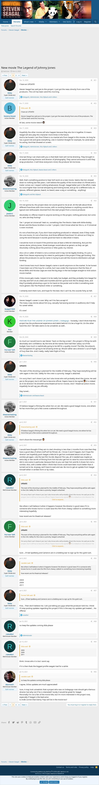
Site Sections (68, 21)
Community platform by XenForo (49, 771)
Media (41, 21)
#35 (95, 522)
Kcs (9, 329)
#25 (95, 176)
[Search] (95, 21)
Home (5, 21)
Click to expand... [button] (58, 499)
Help (92, 767)
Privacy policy (84, 767)
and (32, 194)
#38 (95, 621)
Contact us (60, 767)
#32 (95, 422)
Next (23, 75)
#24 (95, 153)
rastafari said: (26, 563)
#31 (95, 402)
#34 (95, 475)
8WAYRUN (61, 773)
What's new (28, 21)
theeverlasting (10, 189)
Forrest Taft (9, 350)
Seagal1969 (10, 309)
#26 (95, 201)
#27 (95, 296)
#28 (95, 317)
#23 (95, 128)
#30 (95, 362)
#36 (95, 558)
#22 (95, 103)
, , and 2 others (40, 147)
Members (53, 21)
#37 (95, 591)
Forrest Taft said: (27, 595)
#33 (95, 445)
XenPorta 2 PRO (40, 773)
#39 (95, 642)
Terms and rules (71, 767)
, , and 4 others (40, 97)
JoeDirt (10, 213)
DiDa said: (24, 108)
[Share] (91, 80)
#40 (95, 672)
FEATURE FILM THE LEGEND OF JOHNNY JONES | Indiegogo (44, 320)
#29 (95, 337)
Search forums (16, 26)
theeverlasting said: (28, 427)
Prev (5, 75)
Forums (17, 21)
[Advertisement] (49, 49)
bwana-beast (10, 116)
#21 (95, 80)
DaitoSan (6, 71)
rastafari (10, 488)
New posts (5, 26)
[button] (10, 21)
